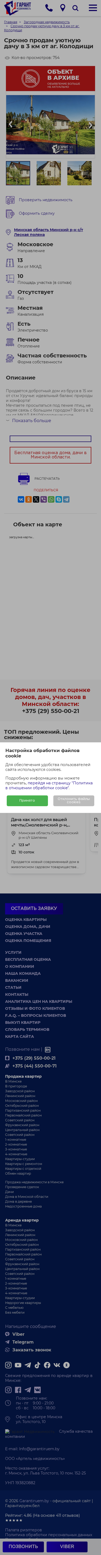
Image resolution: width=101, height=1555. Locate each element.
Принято (27, 800)
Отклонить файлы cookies (74, 801)
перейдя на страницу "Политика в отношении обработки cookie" (49, 785)
